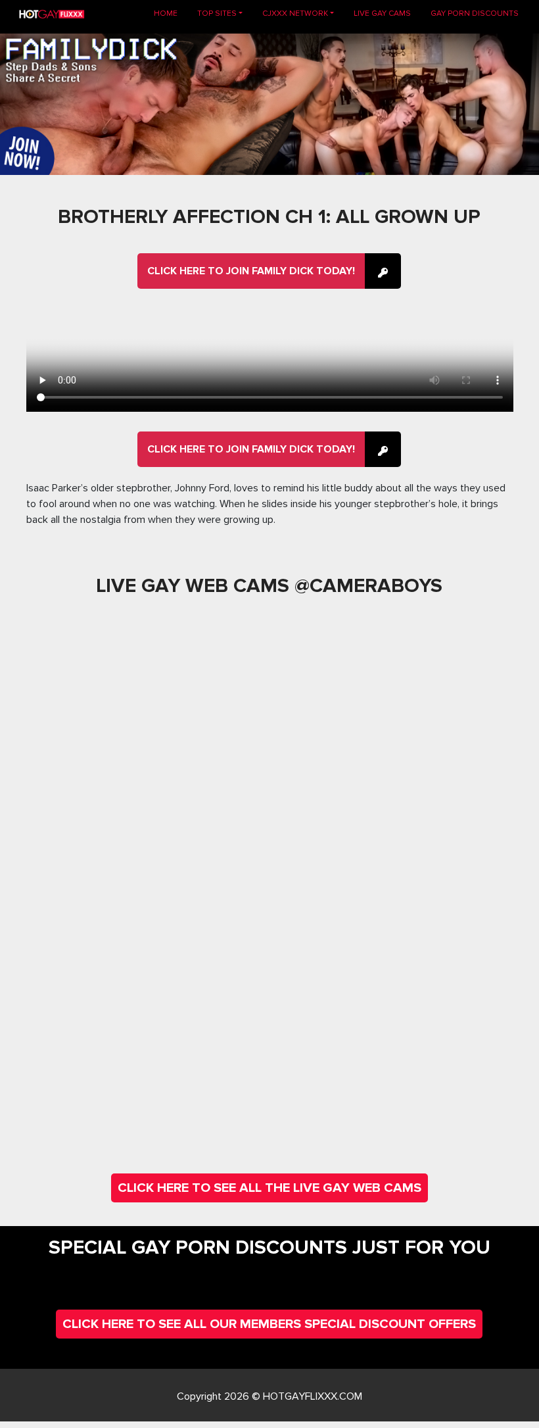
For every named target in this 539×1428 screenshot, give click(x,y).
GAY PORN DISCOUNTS (475, 13)
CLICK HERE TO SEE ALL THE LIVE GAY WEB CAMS (269, 1188)
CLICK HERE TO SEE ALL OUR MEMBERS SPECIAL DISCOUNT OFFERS (269, 1324)
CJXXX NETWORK (295, 13)
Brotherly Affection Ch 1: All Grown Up (269, 217)
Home (170, 13)
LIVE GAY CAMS (382, 13)
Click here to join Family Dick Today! (251, 271)
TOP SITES (217, 13)
